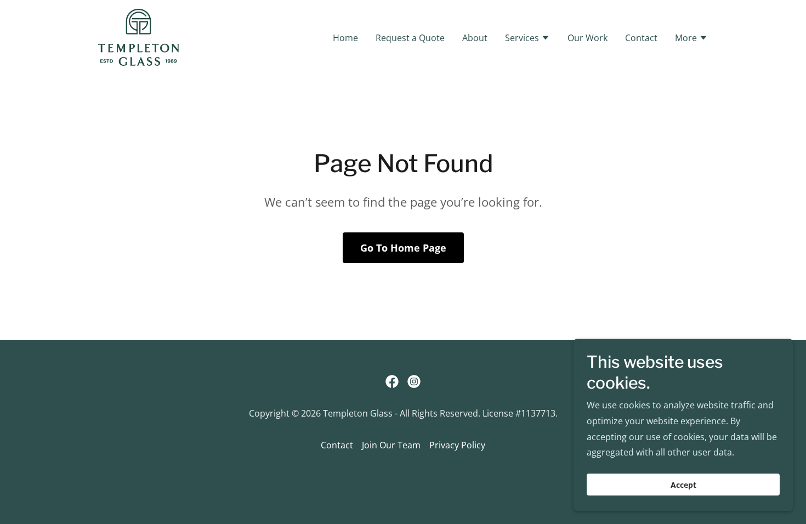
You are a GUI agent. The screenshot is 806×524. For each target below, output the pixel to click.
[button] (527, 39)
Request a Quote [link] (410, 38)
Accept (683, 485)
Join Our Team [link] (391, 445)
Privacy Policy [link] (457, 445)
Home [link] (345, 38)
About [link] (474, 38)
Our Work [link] (587, 38)
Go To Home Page (403, 247)
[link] (138, 36)
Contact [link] (641, 38)
